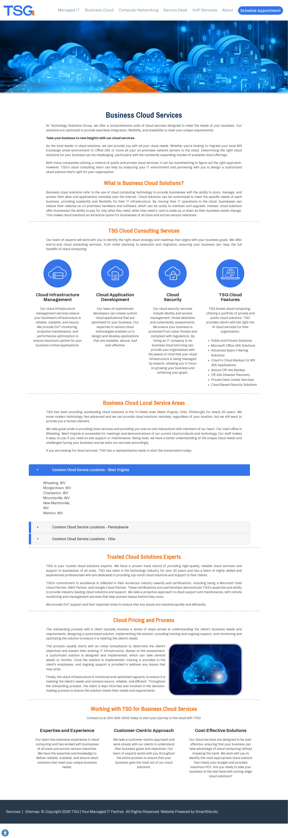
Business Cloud (99, 10)
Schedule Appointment (260, 10)
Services (13, 812)
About (227, 10)
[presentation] (139, 470)
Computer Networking (138, 10)
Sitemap (32, 812)
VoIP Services (204, 10)
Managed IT (69, 10)
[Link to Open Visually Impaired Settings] (5, 833)
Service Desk (175, 10)
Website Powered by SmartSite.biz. (190, 812)
